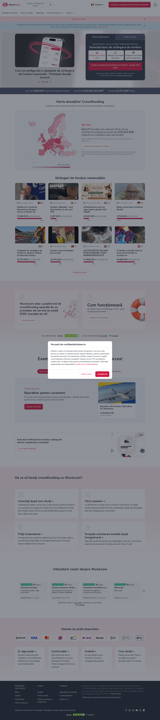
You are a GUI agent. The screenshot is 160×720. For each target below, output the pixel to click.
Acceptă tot (102, 374)
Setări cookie (86, 374)
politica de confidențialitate (87, 364)
